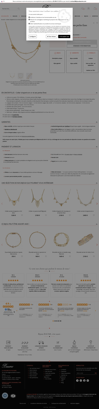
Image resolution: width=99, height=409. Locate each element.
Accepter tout (65, 36)
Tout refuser (52, 36)
